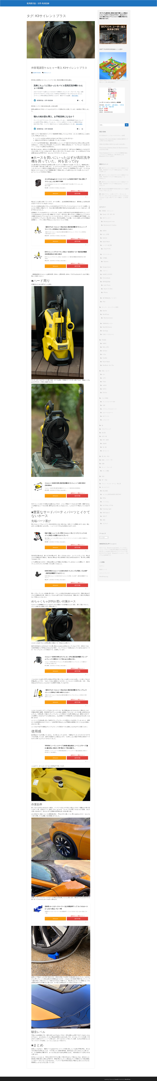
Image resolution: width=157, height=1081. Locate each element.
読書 (103, 463)
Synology (105, 331)
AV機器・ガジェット (107, 211)
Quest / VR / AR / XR (109, 214)
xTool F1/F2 (107, 249)
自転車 (104, 443)
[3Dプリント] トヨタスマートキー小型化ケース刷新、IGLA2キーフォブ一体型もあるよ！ (113, 169)
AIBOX (104, 231)
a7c (104, 374)
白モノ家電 (106, 234)
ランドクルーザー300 (109, 401)
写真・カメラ (105, 371)
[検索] (126, 124)
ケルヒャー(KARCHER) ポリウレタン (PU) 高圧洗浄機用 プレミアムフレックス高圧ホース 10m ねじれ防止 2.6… (66, 658)
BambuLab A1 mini (109, 221)
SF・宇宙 (104, 480)
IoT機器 (105, 258)
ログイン (101, 566)
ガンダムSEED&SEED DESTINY (112, 494)
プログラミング (106, 429)
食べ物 (104, 447)
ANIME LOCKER (107, 274)
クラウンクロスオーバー (110, 409)
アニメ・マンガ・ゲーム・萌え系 (111, 483)
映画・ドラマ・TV (107, 460)
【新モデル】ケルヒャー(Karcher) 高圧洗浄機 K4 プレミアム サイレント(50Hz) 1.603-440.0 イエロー (66, 691)
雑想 (104, 520)
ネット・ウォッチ (107, 467)
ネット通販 (106, 471)
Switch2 (105, 238)
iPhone (106, 292)
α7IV (104, 378)
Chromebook (106, 278)
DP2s (104, 498)
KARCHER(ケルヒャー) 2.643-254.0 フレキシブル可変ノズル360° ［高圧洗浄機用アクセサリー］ (66, 572)
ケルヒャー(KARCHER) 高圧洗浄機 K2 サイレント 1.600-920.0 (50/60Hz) (65, 484)
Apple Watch (106, 241)
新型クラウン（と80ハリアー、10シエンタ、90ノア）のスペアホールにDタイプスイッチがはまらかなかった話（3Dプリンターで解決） (113, 195)
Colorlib (116, 1079)
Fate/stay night (107, 509)
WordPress (106, 314)
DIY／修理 (106, 440)
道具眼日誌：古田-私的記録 (38, 3)
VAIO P (105, 516)
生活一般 (104, 436)
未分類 (104, 433)
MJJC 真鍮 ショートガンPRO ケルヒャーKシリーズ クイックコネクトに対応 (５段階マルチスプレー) (66, 534)
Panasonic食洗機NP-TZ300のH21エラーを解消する (113, 189)
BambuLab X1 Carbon (110, 225)
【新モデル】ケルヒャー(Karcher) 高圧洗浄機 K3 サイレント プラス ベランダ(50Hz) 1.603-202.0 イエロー (66, 228)
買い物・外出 (105, 456)
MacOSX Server (107, 327)
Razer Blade (106, 361)
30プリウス (106, 416)
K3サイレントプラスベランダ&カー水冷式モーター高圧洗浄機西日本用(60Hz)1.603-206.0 (66, 253)
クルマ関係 (105, 398)
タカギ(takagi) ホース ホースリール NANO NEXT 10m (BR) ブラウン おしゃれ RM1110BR (66, 180)
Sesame (106, 261)
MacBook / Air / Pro (108, 365)
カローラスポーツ (108, 412)
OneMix (105, 358)
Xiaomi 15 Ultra (108, 289)
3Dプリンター (107, 218)
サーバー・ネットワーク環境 (110, 307)
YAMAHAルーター (108, 323)
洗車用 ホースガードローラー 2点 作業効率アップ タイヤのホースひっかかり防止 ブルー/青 (66, 907)
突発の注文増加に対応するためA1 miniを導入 (112, 144)
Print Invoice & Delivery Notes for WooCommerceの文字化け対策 (113, 148)
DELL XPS (106, 347)
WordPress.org (103, 576)
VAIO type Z (106, 512)
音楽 (103, 476)
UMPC (104, 343)
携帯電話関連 (106, 281)
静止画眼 (105, 491)
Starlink (105, 311)
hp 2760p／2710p (108, 505)
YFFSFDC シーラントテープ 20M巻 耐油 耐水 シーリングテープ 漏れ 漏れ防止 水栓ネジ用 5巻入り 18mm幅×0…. (66, 747)
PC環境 (104, 340)
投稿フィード (103, 569)
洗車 (104, 405)
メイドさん (106, 502)
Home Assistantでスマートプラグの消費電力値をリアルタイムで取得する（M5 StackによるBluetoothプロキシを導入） (113, 154)
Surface (105, 351)
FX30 (104, 381)
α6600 (105, 385)
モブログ (105, 523)
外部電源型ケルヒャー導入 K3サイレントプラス (59, 67)
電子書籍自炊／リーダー (110, 298)
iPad (104, 301)
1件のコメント (47, 72)
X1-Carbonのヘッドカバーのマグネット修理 (112, 135)
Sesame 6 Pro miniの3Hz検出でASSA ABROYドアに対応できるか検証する (113, 140)
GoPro (104, 389)
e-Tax (104, 354)
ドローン (105, 271)
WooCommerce (108, 318)
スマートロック (107, 254)
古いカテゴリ (105, 487)
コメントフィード (104, 573)
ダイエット (106, 451)
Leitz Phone (107, 285)
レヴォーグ (106, 420)
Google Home (107, 267)
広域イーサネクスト (108, 334)
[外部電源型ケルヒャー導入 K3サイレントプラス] (61, 39)
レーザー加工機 (107, 245)
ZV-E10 (105, 392)
